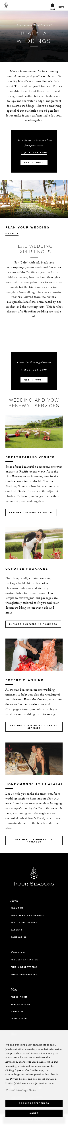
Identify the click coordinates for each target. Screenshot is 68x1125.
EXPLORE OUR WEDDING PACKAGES (33, 624)
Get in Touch (34, 162)
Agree (34, 1113)
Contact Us (19, 937)
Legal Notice (29, 1090)
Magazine (17, 1011)
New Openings (20, 1004)
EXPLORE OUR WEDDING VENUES (31, 512)
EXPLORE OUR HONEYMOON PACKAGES (34, 840)
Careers (16, 930)
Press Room (19, 997)
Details (11, 233)
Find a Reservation (24, 967)
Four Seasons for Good (28, 915)
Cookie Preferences (34, 1103)
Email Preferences (24, 974)
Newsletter (19, 1019)
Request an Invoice (24, 960)
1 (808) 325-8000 (34, 152)
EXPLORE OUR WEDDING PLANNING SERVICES (34, 727)
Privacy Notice (14, 1090)
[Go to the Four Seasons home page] (6, 5)
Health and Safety (24, 922)
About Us (17, 908)
